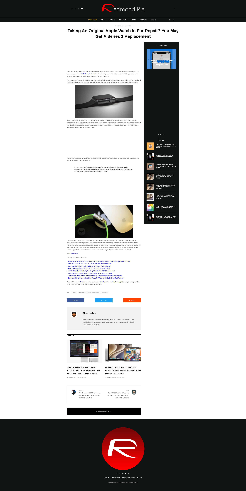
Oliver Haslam (119, 25)
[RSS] (170, 19)
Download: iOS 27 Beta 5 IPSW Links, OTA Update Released (166, 217)
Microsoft (123, 19)
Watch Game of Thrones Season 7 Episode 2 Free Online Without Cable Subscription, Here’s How (99, 261)
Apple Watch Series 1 (87, 74)
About (106, 478)
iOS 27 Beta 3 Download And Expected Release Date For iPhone (165, 146)
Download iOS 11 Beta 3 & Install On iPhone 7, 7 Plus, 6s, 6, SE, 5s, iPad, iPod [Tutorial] (95, 278)
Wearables (105, 292)
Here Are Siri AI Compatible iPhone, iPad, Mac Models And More (165, 187)
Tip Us (139, 478)
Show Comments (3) (102, 411)
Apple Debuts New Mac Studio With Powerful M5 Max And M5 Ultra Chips (83, 370)
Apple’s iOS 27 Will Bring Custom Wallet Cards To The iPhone (166, 166)
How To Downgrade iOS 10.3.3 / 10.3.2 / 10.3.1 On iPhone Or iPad (89, 268)
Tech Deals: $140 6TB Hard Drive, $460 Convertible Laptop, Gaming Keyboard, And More (89, 394)
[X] (75, 8)
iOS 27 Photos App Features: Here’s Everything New (166, 207)
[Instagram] (78, 8)
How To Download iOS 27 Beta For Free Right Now (164, 156)
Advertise (115, 478)
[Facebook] (72, 8)
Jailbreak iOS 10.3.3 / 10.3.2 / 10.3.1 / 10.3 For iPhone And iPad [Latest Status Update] (95, 275)
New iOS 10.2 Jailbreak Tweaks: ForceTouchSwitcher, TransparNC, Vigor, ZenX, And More (118, 394)
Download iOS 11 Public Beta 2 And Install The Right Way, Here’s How (90, 273)
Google (112, 19)
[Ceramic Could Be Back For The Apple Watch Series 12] (161, 59)
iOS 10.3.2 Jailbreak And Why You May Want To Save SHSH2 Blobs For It (91, 271)
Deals (153, 19)
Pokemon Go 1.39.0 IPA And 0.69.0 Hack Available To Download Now (90, 264)
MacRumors (74, 253)
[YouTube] (82, 8)
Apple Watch (82, 292)
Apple (102, 19)
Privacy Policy (128, 478)
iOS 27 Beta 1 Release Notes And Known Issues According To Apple (166, 197)
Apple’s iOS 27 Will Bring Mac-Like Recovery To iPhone (164, 176)
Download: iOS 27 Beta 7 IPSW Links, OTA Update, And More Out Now (123, 370)
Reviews (143, 19)
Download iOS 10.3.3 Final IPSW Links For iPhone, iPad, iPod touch (89, 266)
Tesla (133, 19)
